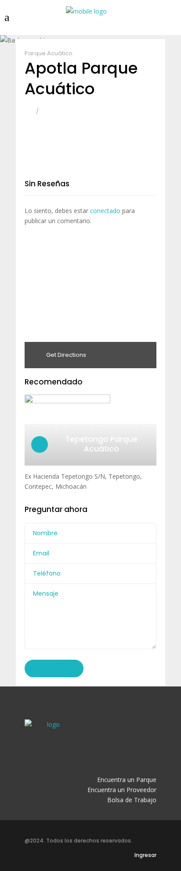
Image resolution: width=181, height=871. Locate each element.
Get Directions (65, 355)
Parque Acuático (48, 53)
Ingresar (145, 855)
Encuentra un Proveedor (121, 790)
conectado (105, 210)
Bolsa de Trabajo (131, 800)
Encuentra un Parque (126, 779)
